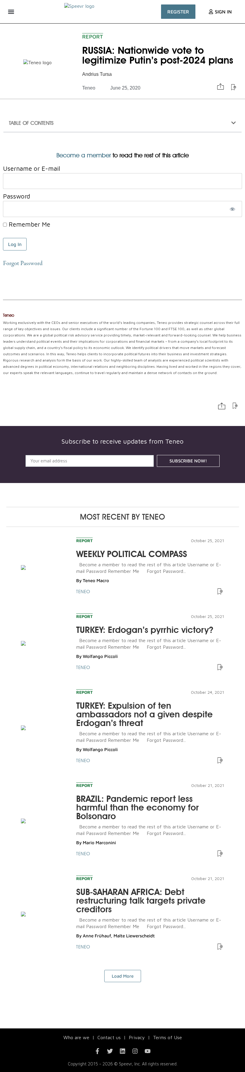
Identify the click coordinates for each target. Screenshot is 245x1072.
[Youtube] (148, 1051)
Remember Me (28, 224)
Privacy (137, 1037)
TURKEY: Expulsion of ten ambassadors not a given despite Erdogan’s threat (144, 714)
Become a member (83, 155)
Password (16, 196)
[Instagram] (135, 1051)
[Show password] (232, 209)
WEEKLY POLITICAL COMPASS (131, 554)
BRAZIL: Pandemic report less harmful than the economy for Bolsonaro (137, 807)
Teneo (88, 87)
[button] (11, 11)
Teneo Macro (96, 580)
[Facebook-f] (97, 1051)
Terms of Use (167, 1037)
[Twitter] (110, 1051)
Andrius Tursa (97, 74)
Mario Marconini (99, 842)
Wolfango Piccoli (100, 656)
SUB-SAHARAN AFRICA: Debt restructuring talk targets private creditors (141, 900)
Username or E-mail (31, 168)
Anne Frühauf (97, 935)
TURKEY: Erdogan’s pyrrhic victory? (144, 630)
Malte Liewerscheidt (134, 935)
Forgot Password (22, 264)
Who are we (76, 1037)
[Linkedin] (122, 1051)
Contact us (109, 1037)
